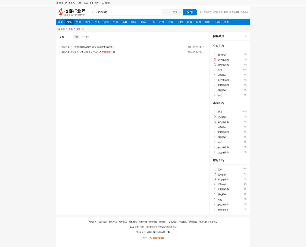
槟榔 (226, 12)
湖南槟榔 (244, 12)
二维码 (96, 3)
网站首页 (93, 222)
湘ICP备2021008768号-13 (158, 232)
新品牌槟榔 (223, 80)
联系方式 (113, 222)
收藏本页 (72, 3)
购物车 (108, 3)
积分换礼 (183, 222)
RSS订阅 (203, 222)
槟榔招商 (207, 12)
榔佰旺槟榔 (217, 12)
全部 (76, 37)
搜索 (78, 29)
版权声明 (143, 222)
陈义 (220, 95)
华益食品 (222, 75)
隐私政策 (133, 222)
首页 (63, 29)
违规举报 (213, 222)
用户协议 (123, 222)
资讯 (71, 29)
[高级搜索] (199, 12)
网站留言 (193, 222)
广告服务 (173, 222)
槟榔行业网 (139, 227)
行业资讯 (85, 37)
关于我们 (103, 222)
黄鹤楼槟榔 (223, 85)
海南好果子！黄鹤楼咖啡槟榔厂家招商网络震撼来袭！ (87, 47)
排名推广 (163, 222)
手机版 (85, 3)
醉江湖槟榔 (234, 12)
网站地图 (153, 222)
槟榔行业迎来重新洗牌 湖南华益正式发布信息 (88, 52)
